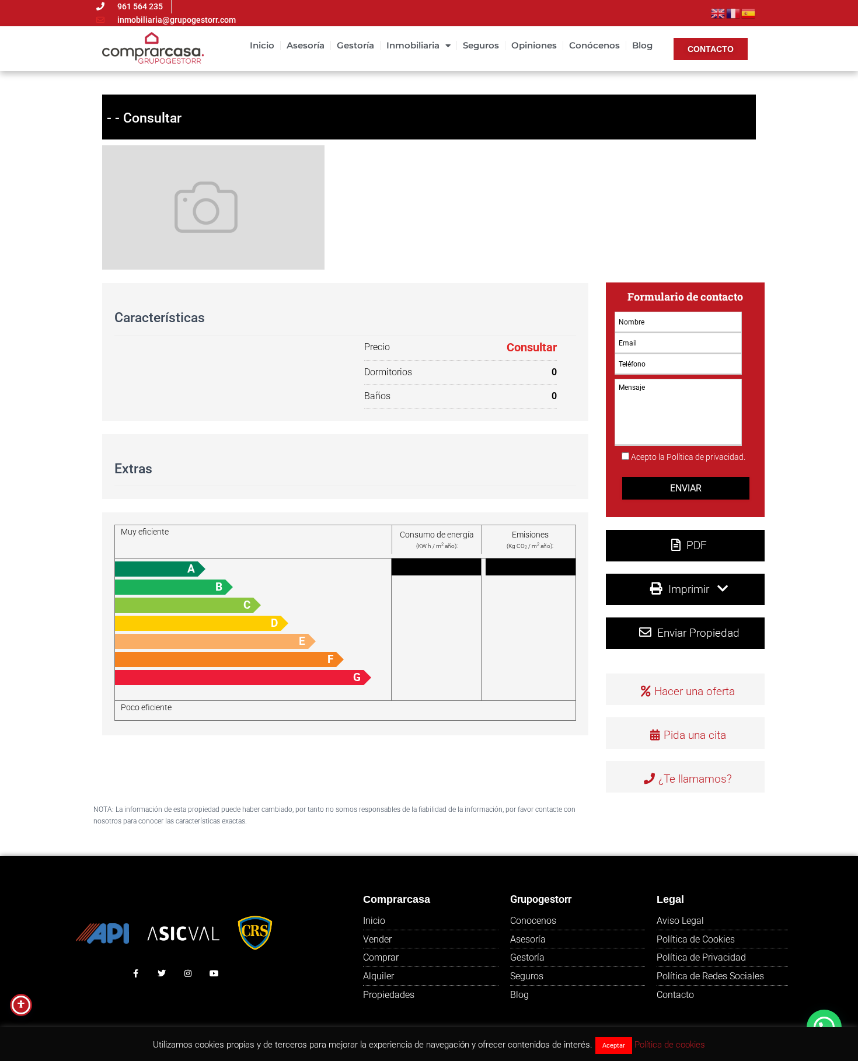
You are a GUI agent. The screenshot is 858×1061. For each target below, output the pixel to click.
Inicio (262, 45)
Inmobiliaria (413, 45)
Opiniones (534, 45)
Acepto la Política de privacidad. (688, 457)
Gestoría (355, 45)
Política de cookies (669, 1044)
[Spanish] (748, 12)
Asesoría (306, 45)
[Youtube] (214, 974)
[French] (733, 12)
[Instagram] (188, 974)
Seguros (481, 45)
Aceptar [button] (613, 1045)
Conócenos (594, 45)
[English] (718, 12)
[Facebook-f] (136, 974)
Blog (642, 45)
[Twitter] (162, 974)
